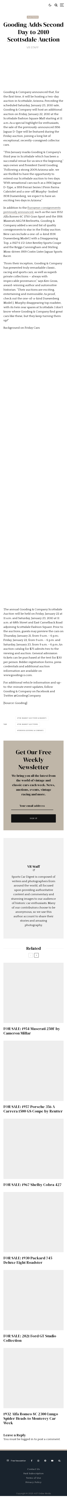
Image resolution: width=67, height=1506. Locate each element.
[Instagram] (38, 1460)
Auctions (33, 17)
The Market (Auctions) (28, 724)
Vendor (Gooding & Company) (31, 730)
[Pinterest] (45, 1460)
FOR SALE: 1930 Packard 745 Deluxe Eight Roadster (27, 1260)
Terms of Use (33, 1478)
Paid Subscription (33, 1473)
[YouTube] (52, 1460)
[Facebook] (32, 1460)
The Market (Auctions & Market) (32, 718)
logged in (27, 1439)
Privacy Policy (33, 1482)
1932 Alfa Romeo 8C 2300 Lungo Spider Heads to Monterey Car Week (30, 1418)
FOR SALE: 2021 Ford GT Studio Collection (29, 1338)
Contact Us (33, 1469)
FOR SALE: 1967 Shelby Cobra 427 (32, 1184)
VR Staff (33, 47)
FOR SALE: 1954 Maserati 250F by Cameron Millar (31, 1031)
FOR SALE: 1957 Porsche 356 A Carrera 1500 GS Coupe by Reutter (33, 1108)
